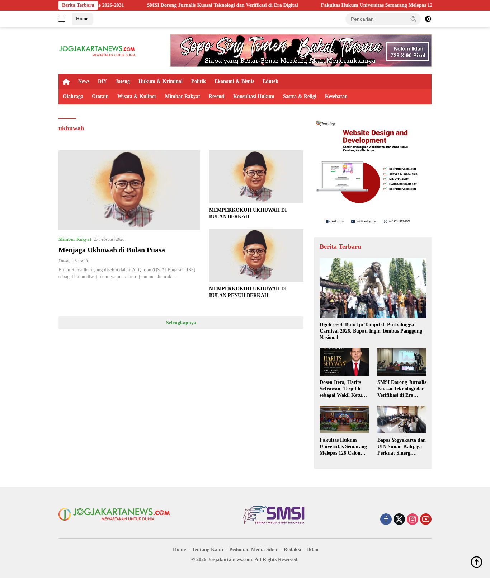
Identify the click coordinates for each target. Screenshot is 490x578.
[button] (413, 18)
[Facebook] (386, 519)
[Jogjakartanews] (97, 50)
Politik (198, 81)
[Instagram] (412, 519)
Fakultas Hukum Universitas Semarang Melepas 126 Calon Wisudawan (375, 5)
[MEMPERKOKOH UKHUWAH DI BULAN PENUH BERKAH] (256, 255)
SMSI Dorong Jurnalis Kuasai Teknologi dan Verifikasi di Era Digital (198, 5)
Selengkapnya (181, 322)
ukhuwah (79, 260)
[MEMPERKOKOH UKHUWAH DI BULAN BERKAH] (256, 176)
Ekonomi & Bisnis (234, 81)
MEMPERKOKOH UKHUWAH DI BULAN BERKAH (248, 213)
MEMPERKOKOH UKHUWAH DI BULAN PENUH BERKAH (248, 292)
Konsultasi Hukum (253, 96)
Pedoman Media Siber (253, 549)
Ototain (100, 96)
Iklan (313, 549)
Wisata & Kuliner (136, 96)
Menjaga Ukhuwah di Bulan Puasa (111, 250)
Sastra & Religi (299, 96)
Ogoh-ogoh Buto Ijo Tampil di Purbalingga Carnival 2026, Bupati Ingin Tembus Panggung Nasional (371, 331)
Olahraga (73, 96)
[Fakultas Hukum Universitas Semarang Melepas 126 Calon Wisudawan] (344, 419)
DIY (102, 81)
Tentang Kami (207, 549)
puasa (63, 260)
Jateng (123, 81)
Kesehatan (336, 96)
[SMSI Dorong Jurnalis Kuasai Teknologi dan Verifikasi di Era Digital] (401, 361)
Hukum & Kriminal (160, 81)
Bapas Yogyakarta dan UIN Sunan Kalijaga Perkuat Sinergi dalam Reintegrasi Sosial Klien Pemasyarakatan (401, 447)
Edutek (270, 81)
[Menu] (63, 19)
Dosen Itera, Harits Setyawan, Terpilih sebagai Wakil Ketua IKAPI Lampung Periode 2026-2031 (342, 389)
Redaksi (292, 549)
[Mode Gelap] (428, 19)
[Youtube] (426, 519)
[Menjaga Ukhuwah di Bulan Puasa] (129, 190)
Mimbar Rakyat (182, 96)
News (83, 81)
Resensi (217, 96)
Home (82, 18)
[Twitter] (399, 519)
